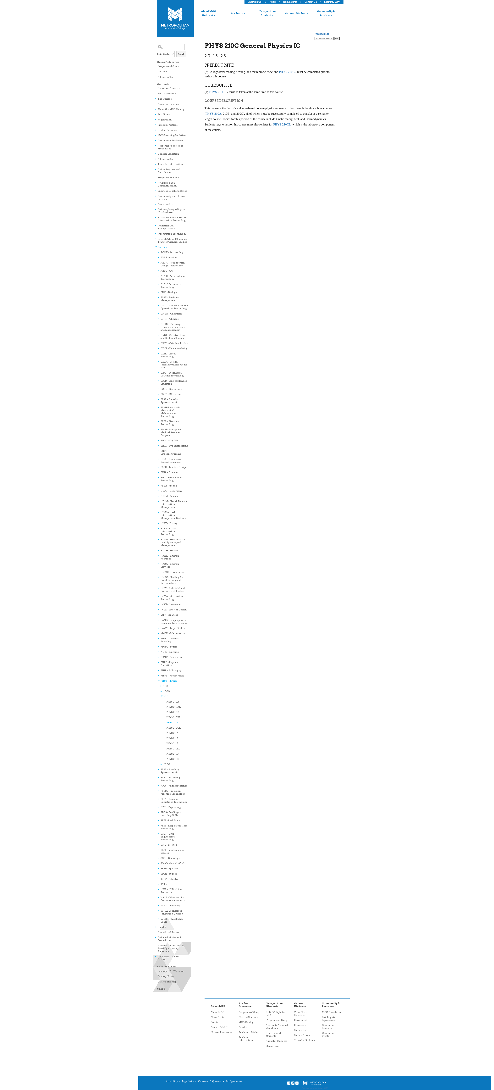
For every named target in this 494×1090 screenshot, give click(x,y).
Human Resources (221, 1032)
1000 (166, 691)
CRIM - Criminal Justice (174, 343)
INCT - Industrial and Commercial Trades (173, 589)
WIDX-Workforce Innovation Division (172, 912)
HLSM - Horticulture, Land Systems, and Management (173, 542)
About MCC (217, 1012)
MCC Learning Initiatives (172, 135)
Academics (237, 13)
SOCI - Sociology (170, 858)
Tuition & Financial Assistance (277, 1026)
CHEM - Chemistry (171, 313)
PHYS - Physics (169, 680)
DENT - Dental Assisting (174, 348)
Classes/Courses (248, 1017)
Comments (203, 1081)
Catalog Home (166, 976)
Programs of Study (168, 66)
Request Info (290, 2)
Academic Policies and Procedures (170, 147)
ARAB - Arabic (169, 257)
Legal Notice (188, 1081)
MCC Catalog (246, 1022)
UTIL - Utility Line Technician (171, 891)
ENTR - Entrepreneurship (171, 452)
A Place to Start (166, 76)
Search (181, 54)
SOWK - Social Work (173, 863)
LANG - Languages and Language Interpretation (174, 621)
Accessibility (172, 1081)
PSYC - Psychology (171, 807)
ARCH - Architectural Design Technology (173, 264)
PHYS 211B (172, 743)
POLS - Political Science (174, 785)
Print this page (322, 33)
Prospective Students (267, 13)
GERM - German (170, 496)
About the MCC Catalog (171, 109)
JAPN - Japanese (169, 614)
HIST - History (169, 523)
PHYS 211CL (173, 759)
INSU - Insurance (170, 604)
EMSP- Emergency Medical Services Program (171, 432)
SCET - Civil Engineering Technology (168, 836)
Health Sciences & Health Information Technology (172, 219)
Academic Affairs (248, 1032)
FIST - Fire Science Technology (171, 479)
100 (165, 686)
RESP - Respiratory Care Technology (174, 827)
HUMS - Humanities (172, 571)
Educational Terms (168, 932)
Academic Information (246, 1039)
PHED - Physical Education (169, 664)
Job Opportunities (233, 1081)
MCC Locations (167, 93)
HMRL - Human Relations (170, 557)
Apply (273, 2)
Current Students (296, 13)
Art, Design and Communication (167, 184)
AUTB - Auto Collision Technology (173, 277)
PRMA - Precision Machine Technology (173, 792)
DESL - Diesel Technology (168, 355)
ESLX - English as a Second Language (171, 460)
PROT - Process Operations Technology (174, 800)
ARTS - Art (167, 270)
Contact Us (311, 2)
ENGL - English (169, 440)
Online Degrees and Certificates (169, 171)
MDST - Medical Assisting (170, 640)
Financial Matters (168, 124)
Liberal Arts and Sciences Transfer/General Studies (172, 240)
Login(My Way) (332, 2)
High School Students (273, 1034)
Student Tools (302, 1035)
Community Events (329, 1034)
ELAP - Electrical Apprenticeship (170, 401)
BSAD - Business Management (170, 299)
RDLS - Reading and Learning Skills (171, 814)
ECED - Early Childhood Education (174, 382)
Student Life (301, 1030)
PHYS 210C (172, 722)
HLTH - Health (169, 550)
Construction (165, 204)
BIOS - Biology (169, 292)
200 (165, 696)
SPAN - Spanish (169, 868)
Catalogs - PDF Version (171, 971)
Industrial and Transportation (166, 227)
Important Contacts (169, 88)
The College (165, 98)
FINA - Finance (169, 472)
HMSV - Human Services (170, 565)
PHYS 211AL (173, 738)
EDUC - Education (171, 394)
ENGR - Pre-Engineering (174, 445)
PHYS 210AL (173, 706)
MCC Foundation (332, 1012)
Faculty (162, 927)
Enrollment (164, 114)
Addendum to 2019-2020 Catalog (172, 958)
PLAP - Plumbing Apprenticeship (170, 771)
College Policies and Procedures (169, 939)
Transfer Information (170, 164)
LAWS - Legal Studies (173, 628)
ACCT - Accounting (172, 252)
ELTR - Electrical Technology (170, 423)
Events (214, 1022)
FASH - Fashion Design (174, 467)
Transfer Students (276, 1040)
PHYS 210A (172, 701)
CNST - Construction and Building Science (173, 336)
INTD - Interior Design (174, 609)
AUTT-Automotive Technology (171, 285)
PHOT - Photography (172, 675)
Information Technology (172, 233)
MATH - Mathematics (173, 633)
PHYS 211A (172, 732)
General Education (168, 153)
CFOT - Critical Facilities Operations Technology (174, 307)
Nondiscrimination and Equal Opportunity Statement (171, 948)
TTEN (164, 884)
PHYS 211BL (173, 748)
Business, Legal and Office (172, 190)
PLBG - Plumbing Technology (170, 779)
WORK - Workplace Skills (172, 920)
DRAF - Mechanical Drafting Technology (172, 374)
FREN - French (169, 485)
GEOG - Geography (171, 490)
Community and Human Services (171, 197)
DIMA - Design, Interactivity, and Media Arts (174, 364)
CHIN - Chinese (170, 318)
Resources (272, 1045)
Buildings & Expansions (328, 1018)
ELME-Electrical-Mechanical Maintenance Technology (170, 412)
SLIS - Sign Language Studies (172, 851)
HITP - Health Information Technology (168, 531)
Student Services (167, 130)
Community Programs (329, 1026)
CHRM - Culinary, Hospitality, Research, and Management (173, 327)
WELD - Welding (170, 905)
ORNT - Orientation (172, 657)
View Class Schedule (300, 1013)
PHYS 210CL (173, 727)
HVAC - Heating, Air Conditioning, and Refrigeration (172, 580)
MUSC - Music (169, 646)
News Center (218, 1017)
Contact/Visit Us (220, 1027)
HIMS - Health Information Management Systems (173, 515)
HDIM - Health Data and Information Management (174, 504)
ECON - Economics (171, 388)
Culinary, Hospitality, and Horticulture (171, 211)
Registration (165, 119)
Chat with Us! (255, 2)
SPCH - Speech (169, 873)
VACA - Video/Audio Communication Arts (173, 899)
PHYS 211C (172, 753)
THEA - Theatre (169, 878)
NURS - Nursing (170, 651)
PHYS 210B (172, 712)
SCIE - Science (169, 844)
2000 (166, 764)
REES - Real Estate (170, 820)
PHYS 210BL (173, 717)
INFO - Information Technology (172, 598)
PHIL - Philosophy (171, 670)
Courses (162, 71)
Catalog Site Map (167, 981)
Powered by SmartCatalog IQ (315, 1088)
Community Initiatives (170, 140)
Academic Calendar (169, 104)
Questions (217, 1081)
